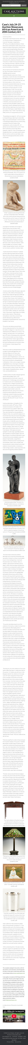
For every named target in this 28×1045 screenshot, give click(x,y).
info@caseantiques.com (11, 1000)
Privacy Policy (10, 1041)
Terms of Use (18, 1041)
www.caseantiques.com (19, 973)
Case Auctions (14, 11)
